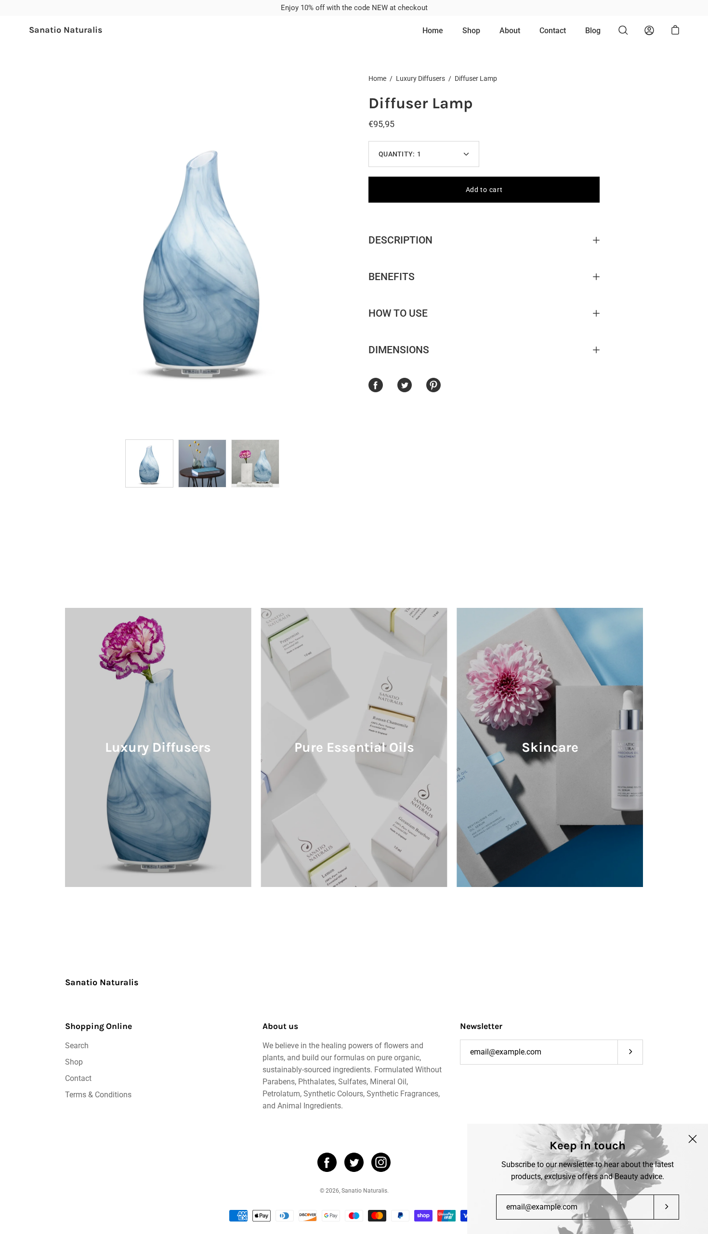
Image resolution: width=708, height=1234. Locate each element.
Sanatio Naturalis (66, 30)
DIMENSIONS (398, 350)
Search (77, 1045)
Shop (471, 30)
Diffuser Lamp (420, 103)
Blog (593, 30)
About (509, 30)
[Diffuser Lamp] (149, 463)
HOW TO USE (398, 313)
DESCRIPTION (400, 240)
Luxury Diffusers (420, 78)
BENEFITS (391, 277)
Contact (552, 30)
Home (432, 30)
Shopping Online (98, 1026)
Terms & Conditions (98, 1094)
